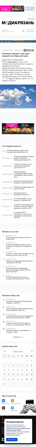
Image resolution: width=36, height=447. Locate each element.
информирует (12, 62)
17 (4, 374)
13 (18, 370)
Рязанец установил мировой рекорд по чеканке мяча (23, 182)
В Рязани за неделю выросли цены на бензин (24, 188)
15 (27, 370)
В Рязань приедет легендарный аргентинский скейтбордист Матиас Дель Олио (23, 174)
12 (13, 370)
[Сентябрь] (31, 351)
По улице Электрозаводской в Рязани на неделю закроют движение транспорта (24, 206)
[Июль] (4, 351)
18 (9, 374)
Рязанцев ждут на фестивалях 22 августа (21, 193)
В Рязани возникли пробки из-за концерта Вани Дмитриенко (17, 151)
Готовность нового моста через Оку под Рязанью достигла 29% (22, 165)
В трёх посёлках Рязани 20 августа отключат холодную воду (18, 324)
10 (4, 370)
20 (18, 374)
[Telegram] (30, 50)
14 (22, 370)
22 (27, 374)
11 (8, 370)
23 (32, 374)
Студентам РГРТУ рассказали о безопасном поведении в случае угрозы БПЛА (23, 215)
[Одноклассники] (27, 50)
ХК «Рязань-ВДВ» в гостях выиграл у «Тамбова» (23, 199)
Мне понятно (12, 439)
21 (22, 374)
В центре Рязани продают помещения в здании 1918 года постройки (19, 316)
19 (13, 374)
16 (31, 370)
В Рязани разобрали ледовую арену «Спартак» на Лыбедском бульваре (24, 158)
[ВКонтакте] (25, 50)
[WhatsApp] (33, 50)
